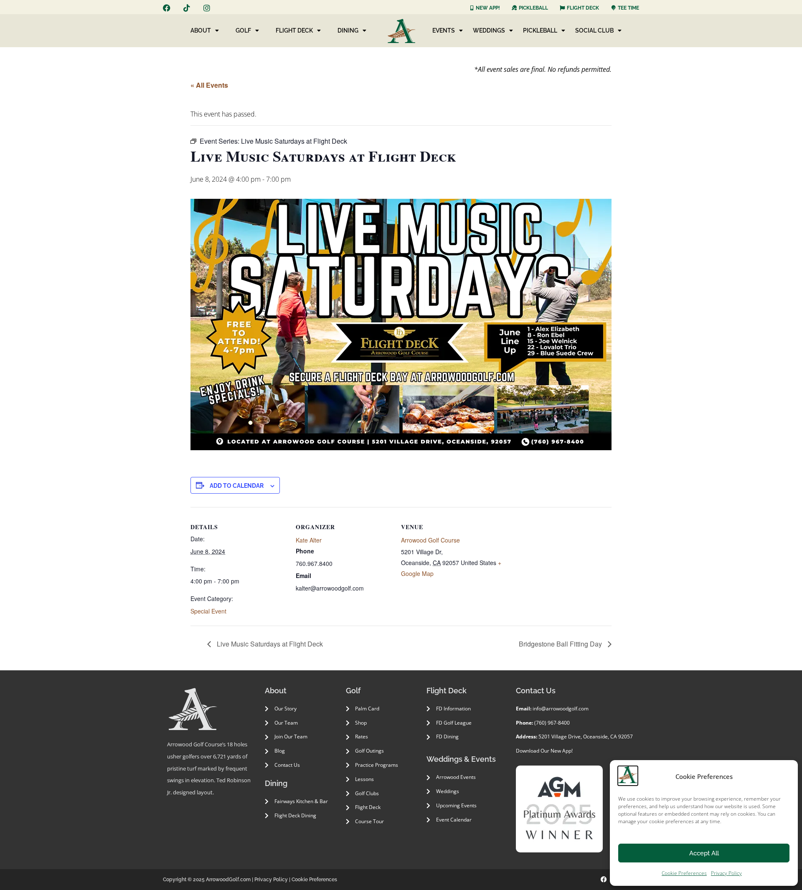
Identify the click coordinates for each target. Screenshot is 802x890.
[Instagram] (207, 8)
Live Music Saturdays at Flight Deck (269, 644)
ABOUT (200, 30)
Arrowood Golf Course (430, 540)
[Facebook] (166, 8)
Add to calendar (237, 485)
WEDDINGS (489, 30)
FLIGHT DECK (294, 30)
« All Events (209, 85)
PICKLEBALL (540, 30)
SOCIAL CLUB (594, 30)
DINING (348, 30)
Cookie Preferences (684, 873)
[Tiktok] (186, 8)
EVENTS (443, 30)
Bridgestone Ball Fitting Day (561, 644)
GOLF (243, 30)
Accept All (704, 853)
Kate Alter (309, 540)
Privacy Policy (726, 873)
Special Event (208, 611)
